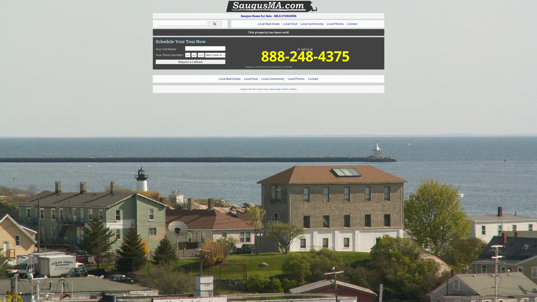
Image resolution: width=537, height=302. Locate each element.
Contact (352, 24)
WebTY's (279, 89)
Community (312, 24)
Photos (335, 24)
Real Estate (269, 24)
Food (290, 24)
